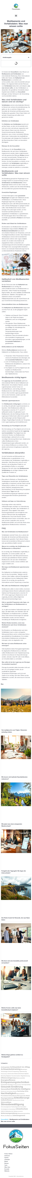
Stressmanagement (6, 1106)
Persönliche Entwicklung (8, 1095)
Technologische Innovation (18, 1106)
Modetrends (3, 1091)
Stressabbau (6, 1102)
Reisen (6, 1163)
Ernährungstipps (17, 1084)
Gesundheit (5, 1089)
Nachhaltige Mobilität (12, 1091)
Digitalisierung (25, 1075)
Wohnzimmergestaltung (24, 1113)
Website (6, 1171)
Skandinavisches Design (18, 1100)
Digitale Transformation (13, 1075)
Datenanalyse (4, 1073)
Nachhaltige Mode (22, 1091)
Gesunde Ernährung (12, 1086)
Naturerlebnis (20, 1093)
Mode (6, 1161)
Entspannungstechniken (15, 1082)
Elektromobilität (20, 1078)
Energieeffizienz (8, 1080)
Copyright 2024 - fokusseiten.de (16, 1176)
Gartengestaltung (26, 1084)
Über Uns (7, 1167)
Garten (6, 1157)
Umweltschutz (22, 1109)
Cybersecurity (23, 1071)
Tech (5, 1165)
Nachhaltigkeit (8, 1093)
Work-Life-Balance (6, 1115)
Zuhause (7, 1155)
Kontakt (6, 1169)
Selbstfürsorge (21, 1098)
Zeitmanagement (18, 1115)
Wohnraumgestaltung (9, 1113)
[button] (16, 15)
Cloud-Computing (13, 1071)
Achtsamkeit (5, 1067)
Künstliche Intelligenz (20, 1089)
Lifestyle (7, 1159)
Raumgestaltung (7, 1098)
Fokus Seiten (8, 1153)
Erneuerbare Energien (7, 1084)
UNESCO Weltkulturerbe (7, 1111)
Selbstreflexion (6, 1100)
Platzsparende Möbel (23, 1095)
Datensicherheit (19, 1073)
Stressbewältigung (12, 1104)
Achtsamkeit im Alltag (20, 1067)
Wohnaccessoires (18, 1111)
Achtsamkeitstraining (10, 1069)
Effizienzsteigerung (8, 1078)
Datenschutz (11, 1073)
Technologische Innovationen (8, 1109)
